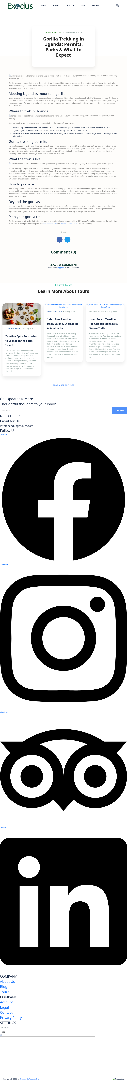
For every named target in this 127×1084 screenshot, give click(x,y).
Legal (4, 1007)
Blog (83, 5)
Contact (96, 5)
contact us (73, 223)
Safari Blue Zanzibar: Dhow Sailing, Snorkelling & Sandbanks (63, 324)
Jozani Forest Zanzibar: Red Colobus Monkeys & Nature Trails (103, 324)
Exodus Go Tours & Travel (30, 1079)
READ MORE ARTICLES (63, 385)
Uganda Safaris (53, 32)
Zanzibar (64, 223)
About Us (69, 5)
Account (6, 1002)
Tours (56, 5)
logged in (60, 267)
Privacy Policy (11, 1017)
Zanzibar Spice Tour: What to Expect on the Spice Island (21, 340)
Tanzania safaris (50, 223)
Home (43, 5)
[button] (117, 5)
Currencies (4, 1027)
